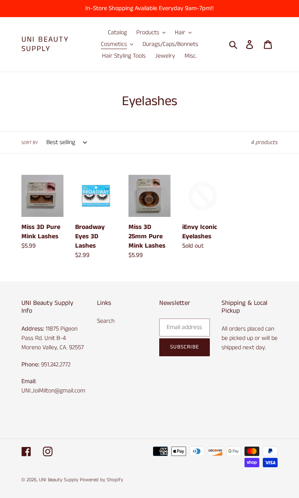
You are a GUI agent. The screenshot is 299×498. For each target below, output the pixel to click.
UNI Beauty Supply (45, 44)
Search (105, 321)
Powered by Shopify (101, 480)
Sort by (29, 142)
